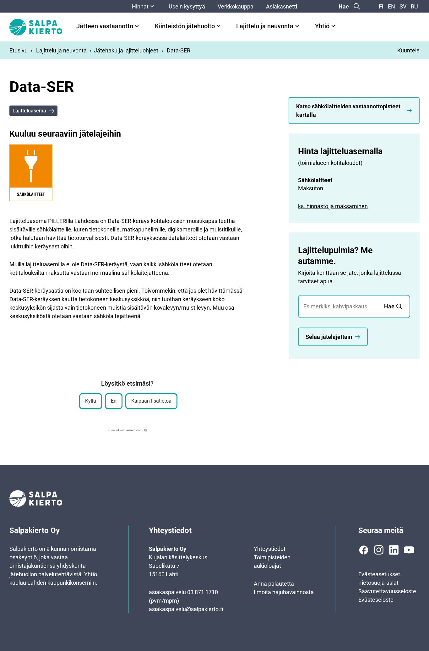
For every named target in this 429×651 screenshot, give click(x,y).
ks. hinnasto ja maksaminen (333, 206)
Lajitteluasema (29, 111)
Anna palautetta (274, 583)
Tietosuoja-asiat (378, 582)
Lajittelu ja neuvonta (264, 26)
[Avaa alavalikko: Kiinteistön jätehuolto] (218, 26)
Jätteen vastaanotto (104, 26)
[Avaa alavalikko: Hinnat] (152, 6)
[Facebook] (363, 550)
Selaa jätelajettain (329, 337)
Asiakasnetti (281, 6)
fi (381, 6)
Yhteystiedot (269, 548)
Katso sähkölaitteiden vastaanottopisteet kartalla (348, 110)
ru (414, 6)
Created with (125, 430)
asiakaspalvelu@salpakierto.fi (186, 609)
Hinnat (140, 6)
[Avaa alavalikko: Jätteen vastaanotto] (137, 26)
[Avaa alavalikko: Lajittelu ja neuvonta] (297, 26)
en (391, 6)
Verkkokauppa (235, 6)
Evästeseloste (376, 599)
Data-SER (178, 50)
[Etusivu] (35, 27)
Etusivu (18, 50)
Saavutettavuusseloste (387, 591)
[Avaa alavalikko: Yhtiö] (333, 26)
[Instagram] (378, 550)
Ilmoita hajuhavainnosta (284, 592)
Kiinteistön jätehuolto (185, 26)
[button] (90, 401)
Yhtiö (322, 26)
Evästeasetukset (379, 574)
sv (402, 6)
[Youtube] (409, 550)
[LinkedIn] (393, 550)
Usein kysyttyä (187, 6)
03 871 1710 (202, 592)
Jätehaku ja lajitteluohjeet (126, 50)
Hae (344, 6)
